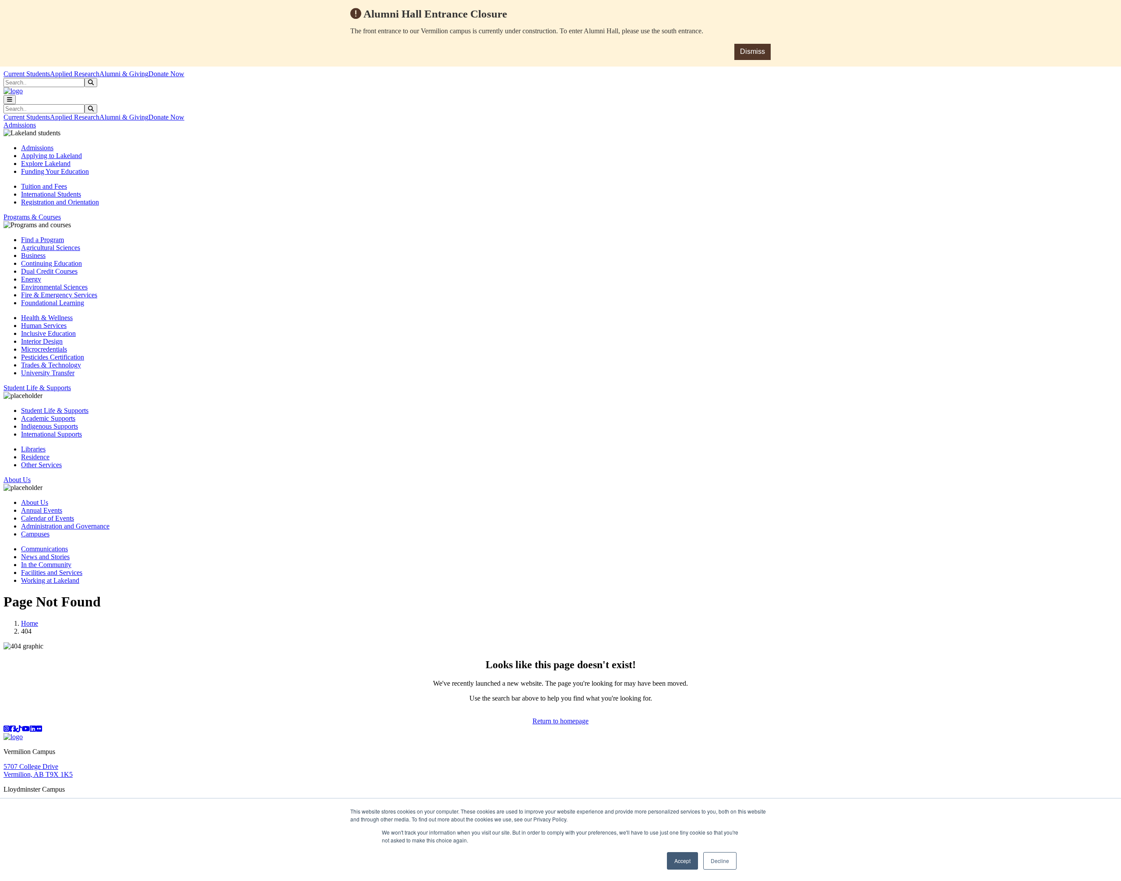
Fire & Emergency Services (59, 295)
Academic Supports (48, 418)
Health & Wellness (47, 317)
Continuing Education (51, 263)
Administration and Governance (65, 526)
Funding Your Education (55, 171)
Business (33, 255)
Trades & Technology (51, 365)
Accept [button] (682, 860)
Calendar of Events (47, 518)
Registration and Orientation (60, 202)
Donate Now (166, 74)
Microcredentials (44, 349)
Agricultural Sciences (50, 247)
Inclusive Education (48, 333)
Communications (44, 549)
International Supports (51, 434)
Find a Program (42, 239)
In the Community (46, 564)
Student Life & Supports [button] (37, 387)
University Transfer (47, 373)
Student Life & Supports (54, 410)
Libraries (33, 449)
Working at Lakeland (50, 580)
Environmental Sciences (54, 287)
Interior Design (42, 341)
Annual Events (41, 510)
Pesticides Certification (52, 357)
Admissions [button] (20, 125)
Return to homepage (560, 721)
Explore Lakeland (46, 163)
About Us (34, 502)
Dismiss (752, 51)
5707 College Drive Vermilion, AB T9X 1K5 (38, 770)
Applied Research (74, 74)
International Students (51, 194)
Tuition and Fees (44, 186)
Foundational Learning (52, 303)
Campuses (35, 534)
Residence (35, 457)
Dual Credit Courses (49, 271)
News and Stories (45, 556)
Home (29, 623)
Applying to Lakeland (51, 155)
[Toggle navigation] (10, 99)
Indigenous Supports (49, 426)
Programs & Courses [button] (32, 217)
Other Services (41, 465)
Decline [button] (720, 860)
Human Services (44, 325)
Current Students (27, 74)
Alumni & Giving (123, 74)
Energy (31, 279)
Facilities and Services (51, 572)
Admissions (37, 148)
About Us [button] (17, 479)
